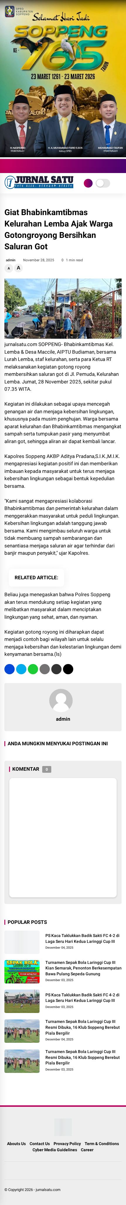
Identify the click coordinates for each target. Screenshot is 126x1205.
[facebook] (7, 166)
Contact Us (40, 1143)
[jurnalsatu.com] (39, 187)
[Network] (88, 183)
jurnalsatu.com (48, 1189)
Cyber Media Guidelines (55, 1149)
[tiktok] (42, 166)
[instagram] (24, 166)
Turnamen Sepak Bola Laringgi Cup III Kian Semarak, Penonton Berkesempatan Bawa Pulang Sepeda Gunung (83, 968)
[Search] (120, 166)
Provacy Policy (67, 1143)
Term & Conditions (102, 1143)
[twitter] (16, 166)
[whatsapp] (33, 669)
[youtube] (33, 166)
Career (87, 1149)
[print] (45, 669)
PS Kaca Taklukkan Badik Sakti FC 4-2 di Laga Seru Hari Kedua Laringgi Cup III (82, 938)
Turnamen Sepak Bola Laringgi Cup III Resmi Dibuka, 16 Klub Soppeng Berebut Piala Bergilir (82, 1027)
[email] (56, 669)
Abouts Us (16, 1143)
